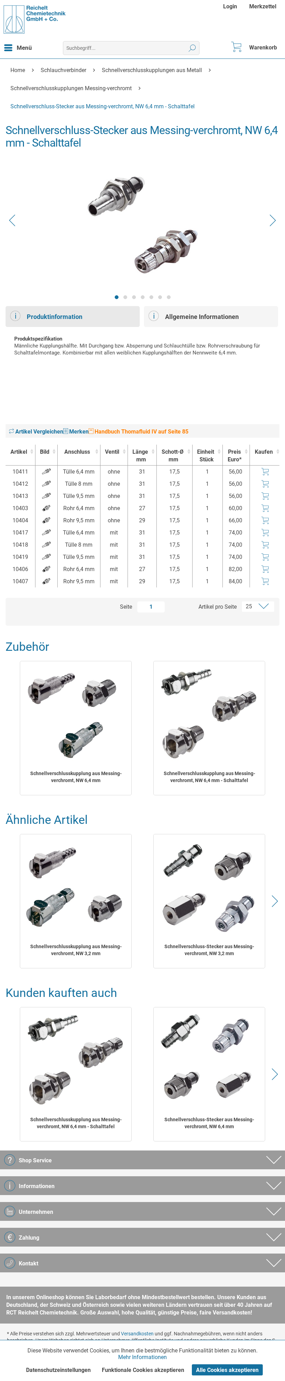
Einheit (205, 455)
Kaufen (264, 451)
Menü (24, 47)
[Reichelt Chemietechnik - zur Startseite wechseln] (34, 19)
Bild (44, 451)
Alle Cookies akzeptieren (227, 1370)
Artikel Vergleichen (38, 431)
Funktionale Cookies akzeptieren (143, 1370)
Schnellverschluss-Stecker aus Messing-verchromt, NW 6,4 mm (209, 1123)
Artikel (18, 451)
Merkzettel (262, 6)
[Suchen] (192, 48)
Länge (140, 455)
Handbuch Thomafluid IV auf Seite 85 (140, 431)
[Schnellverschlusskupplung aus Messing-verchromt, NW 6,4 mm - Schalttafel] (209, 713)
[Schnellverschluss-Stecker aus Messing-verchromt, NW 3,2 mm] (209, 886)
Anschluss (77, 451)
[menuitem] (231, 6)
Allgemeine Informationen (202, 316)
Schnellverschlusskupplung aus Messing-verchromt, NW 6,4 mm (76, 777)
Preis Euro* (235, 455)
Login (230, 6)
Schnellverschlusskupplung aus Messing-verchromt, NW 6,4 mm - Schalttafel (209, 777)
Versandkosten (137, 1333)
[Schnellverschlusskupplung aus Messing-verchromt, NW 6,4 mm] (76, 713)
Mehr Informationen (142, 1357)
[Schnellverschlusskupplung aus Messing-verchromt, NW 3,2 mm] (76, 886)
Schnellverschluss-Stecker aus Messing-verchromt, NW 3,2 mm (209, 950)
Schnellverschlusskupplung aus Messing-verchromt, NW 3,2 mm (76, 950)
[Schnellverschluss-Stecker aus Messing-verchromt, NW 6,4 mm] (209, 1059)
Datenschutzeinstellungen (58, 1370)
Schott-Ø (173, 455)
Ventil (112, 451)
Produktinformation (54, 316)
